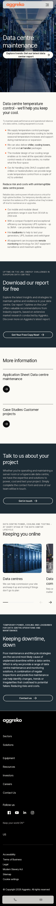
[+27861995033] (15, 900)
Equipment (9, 758)
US (4, 834)
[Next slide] (50, 602)
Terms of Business (12, 859)
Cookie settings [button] (11, 879)
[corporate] (15, 4)
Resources (9, 766)
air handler (25, 148)
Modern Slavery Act (13, 869)
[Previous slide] (41, 602)
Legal (5, 864)
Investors (8, 775)
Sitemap (7, 874)
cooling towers (42, 144)
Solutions (8, 744)
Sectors (7, 736)
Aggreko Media (16, 812)
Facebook (9, 812)
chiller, (31, 144)
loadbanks (17, 232)
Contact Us (9, 792)
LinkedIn (24, 812)
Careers (7, 784)
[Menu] (47, 5)
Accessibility (9, 854)
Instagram (32, 812)
